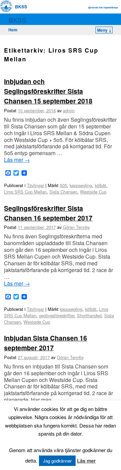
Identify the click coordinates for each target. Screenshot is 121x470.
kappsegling (81, 185)
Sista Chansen (63, 191)
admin (69, 110)
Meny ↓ (104, 30)
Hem (12, 30)
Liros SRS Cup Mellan (25, 191)
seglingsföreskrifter (56, 315)
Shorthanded (89, 315)
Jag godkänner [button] (57, 461)
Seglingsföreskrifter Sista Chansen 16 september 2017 (48, 213)
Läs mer (17, 159)
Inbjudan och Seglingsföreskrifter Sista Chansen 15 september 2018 (48, 91)
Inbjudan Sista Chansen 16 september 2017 (45, 342)
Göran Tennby (76, 227)
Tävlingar (35, 185)
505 (63, 185)
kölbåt (100, 185)
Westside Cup (93, 191)
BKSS (17, 20)
